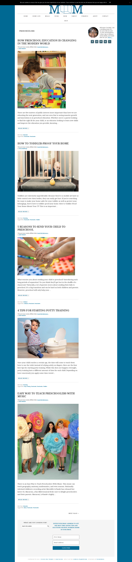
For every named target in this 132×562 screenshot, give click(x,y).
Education (25, 134)
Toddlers (38, 219)
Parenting (25, 218)
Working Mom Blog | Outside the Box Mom (66, 6)
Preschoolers (32, 136)
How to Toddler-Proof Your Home (43, 143)
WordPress (100, 559)
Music (25, 507)
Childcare (25, 302)
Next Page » (74, 513)
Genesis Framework (80, 559)
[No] (130, 2)
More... (110, 37)
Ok (110, 2)
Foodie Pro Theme (47, 559)
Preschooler (26, 136)
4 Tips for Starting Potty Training (43, 310)
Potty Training (27, 386)
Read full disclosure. (42, 47)
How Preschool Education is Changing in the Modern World (47, 42)
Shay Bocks (59, 559)
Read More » (23, 128)
